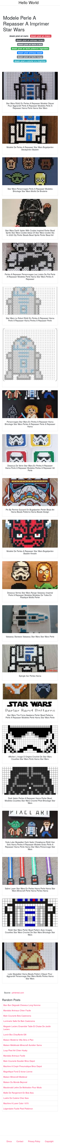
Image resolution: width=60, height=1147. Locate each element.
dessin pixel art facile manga (30, 57)
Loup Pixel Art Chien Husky (15, 1050)
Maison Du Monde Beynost (15, 1082)
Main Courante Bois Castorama (17, 1015)
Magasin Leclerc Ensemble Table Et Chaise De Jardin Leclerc (27, 1028)
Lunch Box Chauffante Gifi (14, 1034)
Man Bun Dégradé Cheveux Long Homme (21, 1005)
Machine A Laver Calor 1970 (16, 1103)
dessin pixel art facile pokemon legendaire (30, 48)
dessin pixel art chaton (41, 36)
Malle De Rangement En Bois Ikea (18, 1092)
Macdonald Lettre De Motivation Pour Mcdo (22, 1087)
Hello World (29, 2)
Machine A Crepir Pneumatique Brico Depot (22, 1066)
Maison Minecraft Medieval (15, 1076)
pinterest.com (18, 992)
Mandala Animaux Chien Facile (17, 1010)
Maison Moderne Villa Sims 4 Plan (18, 1039)
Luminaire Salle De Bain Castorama (19, 1021)
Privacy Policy (34, 1141)
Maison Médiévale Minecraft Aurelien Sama (22, 1045)
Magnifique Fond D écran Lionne (17, 1071)
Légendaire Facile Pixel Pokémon (18, 1108)
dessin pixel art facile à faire (30, 44)
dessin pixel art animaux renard (30, 40)
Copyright (49, 1141)
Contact (19, 1141)
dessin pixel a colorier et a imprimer (30, 61)
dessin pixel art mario (18, 36)
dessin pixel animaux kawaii (30, 52)
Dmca (9, 1141)
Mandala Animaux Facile (14, 1055)
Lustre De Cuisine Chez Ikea (16, 1098)
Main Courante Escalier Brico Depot (19, 1061)
